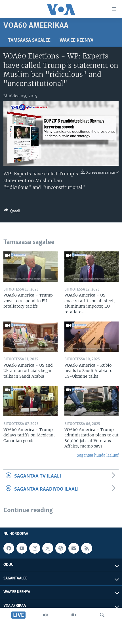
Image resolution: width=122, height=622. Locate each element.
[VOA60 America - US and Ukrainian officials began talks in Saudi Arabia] (30, 336)
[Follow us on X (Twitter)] (47, 548)
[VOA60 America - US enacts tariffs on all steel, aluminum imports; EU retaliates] (91, 266)
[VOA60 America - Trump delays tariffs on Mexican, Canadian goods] (30, 401)
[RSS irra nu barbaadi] (86, 548)
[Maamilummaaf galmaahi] (73, 548)
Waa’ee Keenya (76, 40)
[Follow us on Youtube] (21, 548)
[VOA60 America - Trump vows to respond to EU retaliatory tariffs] (30, 266)
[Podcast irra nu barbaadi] (60, 548)
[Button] (12, 212)
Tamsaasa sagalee (29, 40)
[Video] (73, 615)
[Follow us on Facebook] (8, 548)
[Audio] (45, 615)
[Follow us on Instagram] (34, 548)
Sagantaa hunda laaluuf (98, 455)
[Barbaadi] (102, 615)
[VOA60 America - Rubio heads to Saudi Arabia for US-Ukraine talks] (91, 336)
